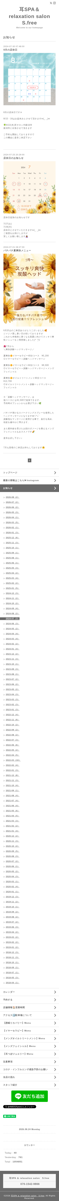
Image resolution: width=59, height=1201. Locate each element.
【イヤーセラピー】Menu (17, 1030)
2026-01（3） (13, 533)
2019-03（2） (13, 937)
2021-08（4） (13, 796)
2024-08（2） (13, 613)
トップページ (10, 472)
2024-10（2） (13, 603)
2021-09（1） (13, 790)
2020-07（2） (13, 861)
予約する (8, 999)
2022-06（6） (13, 745)
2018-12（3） (13, 952)
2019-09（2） (13, 912)
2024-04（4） (13, 634)
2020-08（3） (13, 856)
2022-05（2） (13, 750)
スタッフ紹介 (10, 1085)
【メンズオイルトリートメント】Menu (24, 1038)
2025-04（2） (13, 573)
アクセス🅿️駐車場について (17, 1015)
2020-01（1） (13, 892)
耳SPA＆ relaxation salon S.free (32, 16)
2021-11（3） (13, 780)
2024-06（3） (13, 624)
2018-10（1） (13, 962)
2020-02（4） (13, 887)
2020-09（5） (13, 851)
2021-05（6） (13, 811)
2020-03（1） (13, 881)
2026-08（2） (13, 497)
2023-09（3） (13, 669)
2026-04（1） (13, 517)
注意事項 (8, 1061)
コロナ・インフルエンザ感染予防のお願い (25, 1069)
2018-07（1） (13, 973)
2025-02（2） (13, 583)
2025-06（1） (13, 563)
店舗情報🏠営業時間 (14, 1007)
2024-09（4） (13, 608)
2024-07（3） (13, 618)
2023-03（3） (13, 699)
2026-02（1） (13, 527)
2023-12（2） (13, 654)
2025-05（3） (13, 568)
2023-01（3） (13, 710)
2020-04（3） (13, 876)
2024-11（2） (13, 598)
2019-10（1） (13, 907)
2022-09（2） (13, 730)
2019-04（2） (13, 932)
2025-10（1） (13, 548)
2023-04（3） (13, 694)
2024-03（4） (13, 639)
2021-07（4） (13, 801)
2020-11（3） (13, 841)
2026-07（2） (13, 502)
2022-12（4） (13, 715)
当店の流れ (9, 1077)
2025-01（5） (13, 588)
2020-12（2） (13, 836)
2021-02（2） (13, 826)
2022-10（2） (13, 725)
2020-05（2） (13, 871)
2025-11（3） (13, 543)
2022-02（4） (13, 765)
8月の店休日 (10, 49)
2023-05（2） (13, 689)
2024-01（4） (13, 649)
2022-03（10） (13, 760)
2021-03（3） (13, 821)
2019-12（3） (13, 897)
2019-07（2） (13, 922)
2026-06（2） (13, 507)
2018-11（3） (13, 957)
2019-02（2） (13, 942)
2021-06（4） (13, 806)
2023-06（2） (13, 684)
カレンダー (9, 992)
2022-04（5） (13, 755)
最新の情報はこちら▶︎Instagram (21, 480)
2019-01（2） (13, 947)
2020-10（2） (13, 846)
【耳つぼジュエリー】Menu (18, 1054)
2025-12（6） (13, 538)
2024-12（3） (13, 593)
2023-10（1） (13, 664)
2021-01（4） (13, 831)
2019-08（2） (13, 917)
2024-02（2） (13, 644)
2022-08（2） (13, 735)
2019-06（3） (13, 927)
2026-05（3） (13, 512)
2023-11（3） (13, 659)
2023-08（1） (13, 674)
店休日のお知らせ (13, 158)
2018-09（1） (13, 967)
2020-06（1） (13, 866)
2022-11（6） (13, 720)
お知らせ (8, 488)
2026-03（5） (13, 522)
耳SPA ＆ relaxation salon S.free (28, 1196)
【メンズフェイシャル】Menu (19, 1046)
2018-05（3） (13, 978)
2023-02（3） (13, 704)
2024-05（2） (13, 629)
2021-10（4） (13, 785)
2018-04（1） (13, 983)
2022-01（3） (13, 770)
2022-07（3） (13, 740)
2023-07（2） (13, 679)
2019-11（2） (13, 902)
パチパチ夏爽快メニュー (17, 250)
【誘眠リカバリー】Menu (17, 1023)
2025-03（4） (13, 578)
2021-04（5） (13, 816)
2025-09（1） (13, 553)
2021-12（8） (13, 775)
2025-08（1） (13, 558)
